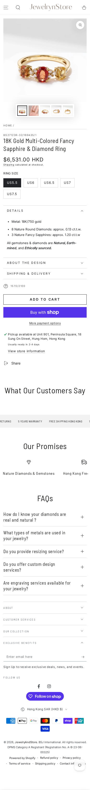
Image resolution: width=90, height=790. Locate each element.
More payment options (45, 323)
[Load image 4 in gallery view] (56, 110)
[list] (45, 469)
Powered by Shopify (22, 758)
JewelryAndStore (26, 742)
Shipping (8, 164)
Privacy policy (72, 757)
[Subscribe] (84, 657)
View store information (26, 351)
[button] (18, 8)
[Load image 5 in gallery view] (68, 110)
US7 (69, 184)
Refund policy (49, 757)
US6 (32, 184)
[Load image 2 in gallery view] (34, 110)
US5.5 (14, 184)
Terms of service (19, 763)
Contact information (73, 763)
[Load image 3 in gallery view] (45, 110)
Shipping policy (45, 763)
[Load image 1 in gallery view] (22, 110)
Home (7, 125)
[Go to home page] (51, 7)
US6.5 (51, 184)
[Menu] (6, 8)
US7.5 (14, 195)
